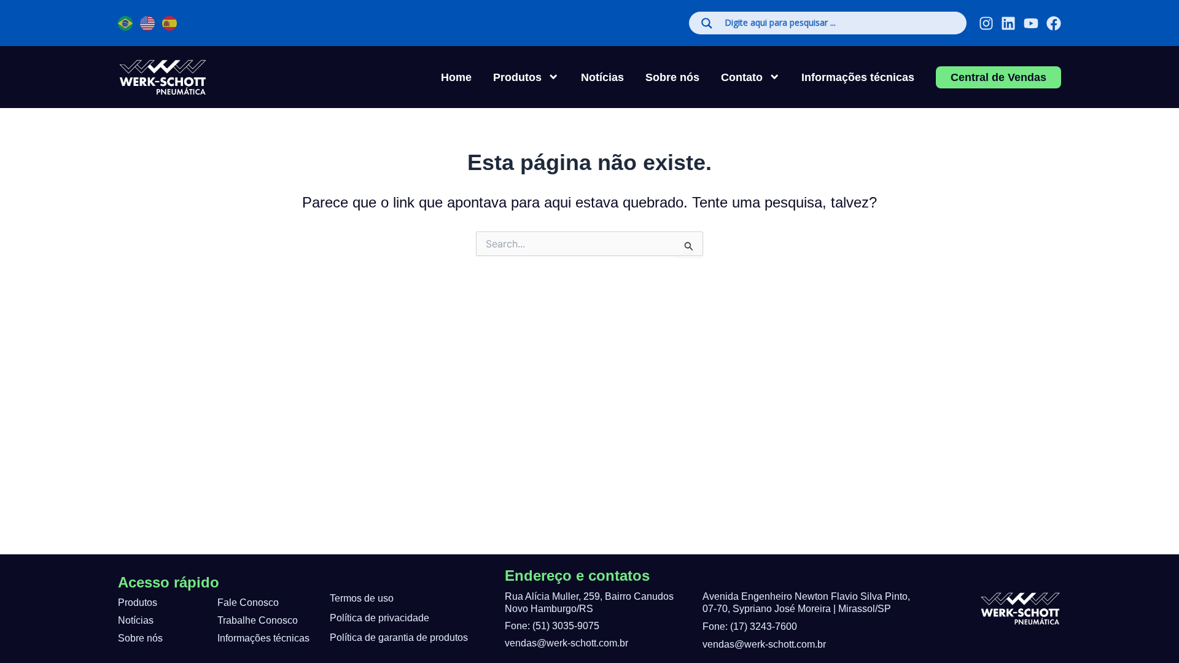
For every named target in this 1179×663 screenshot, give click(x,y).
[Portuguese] (126, 23)
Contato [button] (742, 77)
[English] (148, 23)
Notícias (602, 77)
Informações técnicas (857, 77)
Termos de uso (362, 598)
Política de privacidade (379, 618)
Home (456, 77)
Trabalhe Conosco (257, 620)
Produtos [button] (517, 77)
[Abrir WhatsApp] (30, 632)
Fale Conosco (248, 602)
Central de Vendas (998, 77)
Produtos (137, 602)
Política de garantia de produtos (399, 637)
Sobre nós (672, 77)
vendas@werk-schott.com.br (566, 643)
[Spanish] (170, 23)
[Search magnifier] (706, 23)
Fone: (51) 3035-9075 (552, 626)
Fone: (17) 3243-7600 (749, 626)
